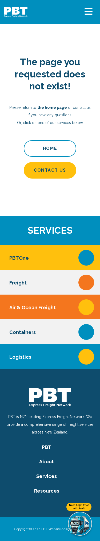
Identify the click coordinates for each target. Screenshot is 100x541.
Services (46, 476)
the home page (52, 107)
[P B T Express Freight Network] (15, 11)
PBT (46, 447)
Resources (46, 491)
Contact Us (50, 170)
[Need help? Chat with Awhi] (80, 524)
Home (50, 148)
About (46, 461)
